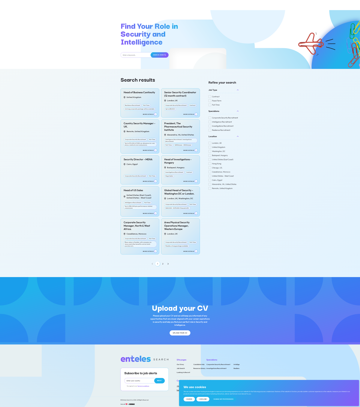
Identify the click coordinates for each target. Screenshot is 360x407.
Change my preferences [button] (223, 399)
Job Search (181, 368)
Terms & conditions (143, 386)
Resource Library (199, 368)
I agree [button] (189, 399)
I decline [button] (203, 399)
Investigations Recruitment (216, 368)
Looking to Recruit (183, 372)
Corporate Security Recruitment (218, 364)
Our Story (180, 364)
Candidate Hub (198, 364)
